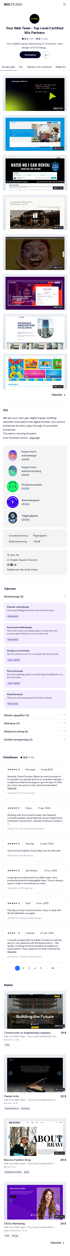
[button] (35, 93)
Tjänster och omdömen (39, 66)
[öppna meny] (64, 4)
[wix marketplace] (13, 4)
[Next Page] (58, 968)
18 (52, 968)
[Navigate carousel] (10, 1009)
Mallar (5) (60, 66)
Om (21, 66)
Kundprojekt (8, 66)
